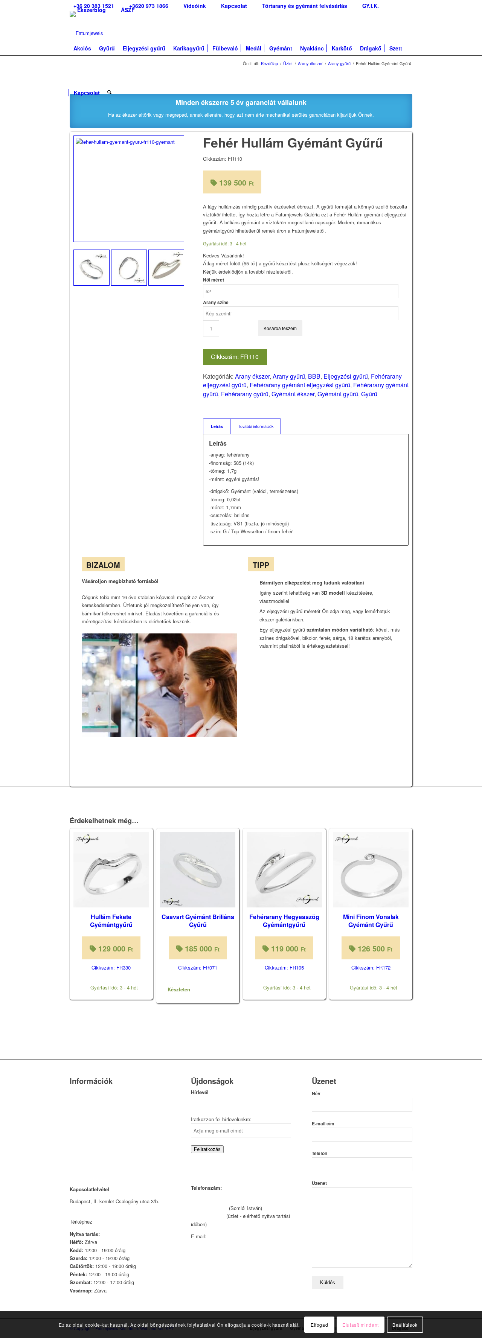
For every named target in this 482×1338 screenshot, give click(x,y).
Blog (74, 1131)
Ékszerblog (91, 10)
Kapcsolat (81, 1102)
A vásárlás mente (89, 1159)
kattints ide (106, 1221)
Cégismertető (84, 1092)
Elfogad (319, 1324)
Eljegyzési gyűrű (345, 376)
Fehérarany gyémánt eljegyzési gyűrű (300, 385)
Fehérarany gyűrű (244, 394)
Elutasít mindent (360, 1324)
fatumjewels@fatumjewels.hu (240, 1236)
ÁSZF (128, 10)
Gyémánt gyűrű (337, 394)
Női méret (213, 280)
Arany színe (216, 302)
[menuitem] (149, 6)
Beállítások (405, 1324)
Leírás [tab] (217, 426)
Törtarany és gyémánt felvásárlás (106, 1112)
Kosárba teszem (280, 328)
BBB (314, 376)
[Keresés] (109, 89)
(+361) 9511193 (208, 1215)
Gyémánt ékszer (293, 394)
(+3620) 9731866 (209, 1208)
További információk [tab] (255, 426)
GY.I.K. (77, 1121)
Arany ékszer (252, 376)
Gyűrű (369, 394)
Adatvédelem (84, 1140)
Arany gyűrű (289, 376)
